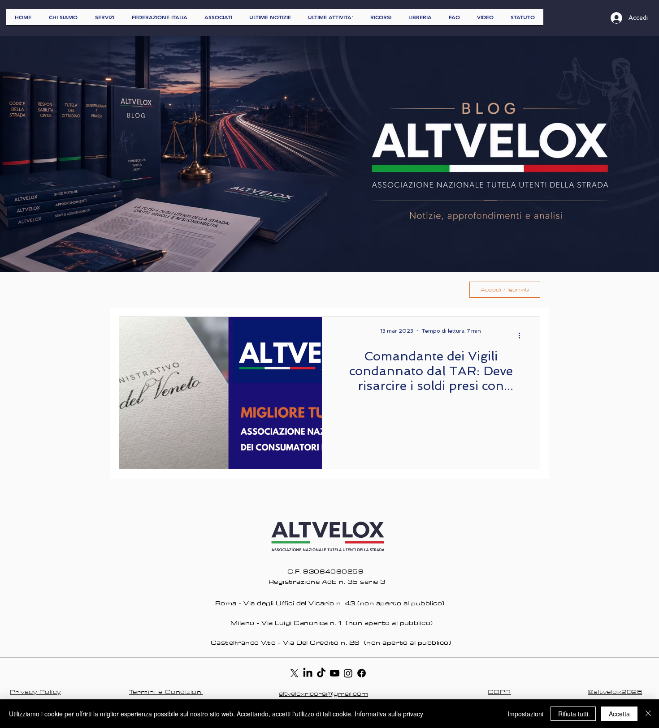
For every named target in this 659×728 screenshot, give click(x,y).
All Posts (134, 289)
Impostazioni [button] (525, 713)
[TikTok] (321, 673)
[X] (294, 673)
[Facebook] (361, 673)
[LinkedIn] (307, 673)
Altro (393, 289)
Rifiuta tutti (573, 713)
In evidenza (236, 289)
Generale (183, 289)
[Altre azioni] (522, 335)
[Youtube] (334, 673)
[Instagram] (348, 673)
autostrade (345, 289)
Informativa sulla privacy (389, 713)
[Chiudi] (648, 714)
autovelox (290, 289)
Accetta (619, 713)
